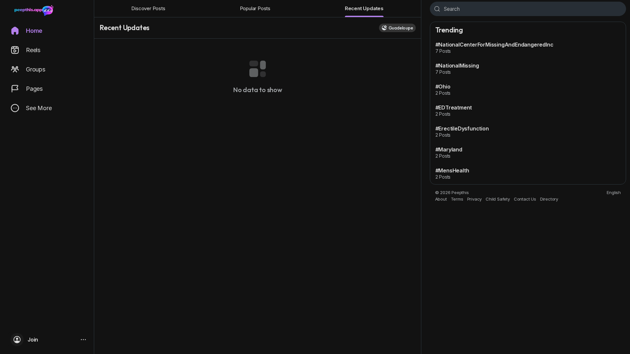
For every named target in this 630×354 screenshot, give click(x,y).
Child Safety (498, 199)
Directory (549, 199)
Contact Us (525, 199)
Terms (457, 199)
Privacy (474, 199)
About (441, 199)
